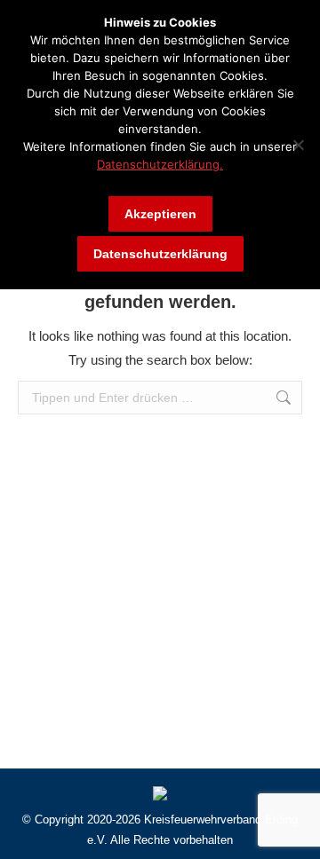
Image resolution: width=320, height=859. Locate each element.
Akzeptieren (160, 214)
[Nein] (298, 145)
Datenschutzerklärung (160, 254)
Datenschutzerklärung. (160, 164)
